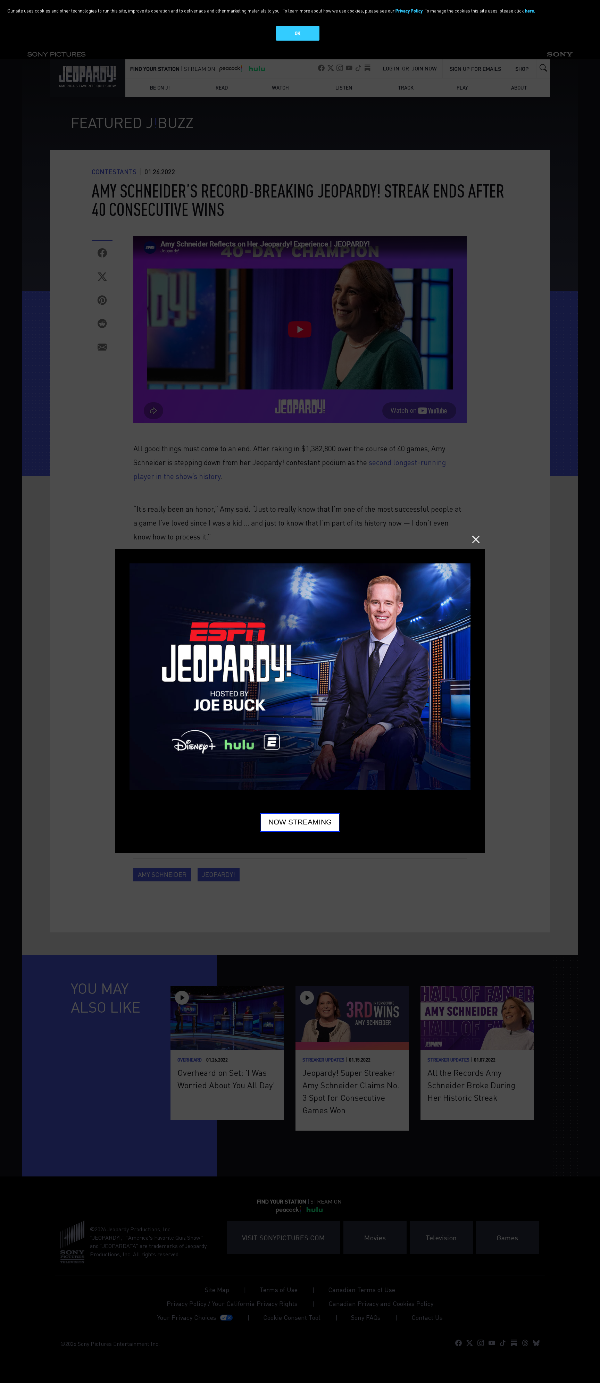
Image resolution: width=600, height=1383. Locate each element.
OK (297, 33)
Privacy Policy (409, 11)
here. (530, 11)
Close (476, 539)
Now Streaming (300, 822)
